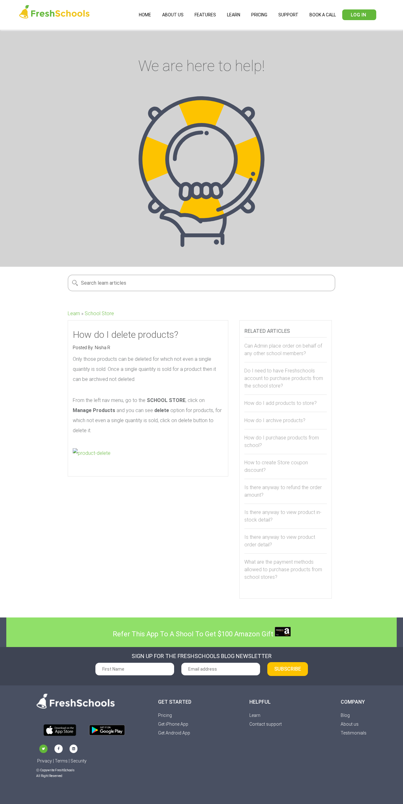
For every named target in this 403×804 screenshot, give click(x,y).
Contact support (265, 724)
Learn (233, 14)
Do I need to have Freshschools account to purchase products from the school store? (283, 378)
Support (288, 14)
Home (145, 14)
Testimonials (353, 732)
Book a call (322, 14)
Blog (345, 715)
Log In (358, 15)
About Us (173, 14)
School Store (99, 313)
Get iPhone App (173, 724)
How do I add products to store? (280, 403)
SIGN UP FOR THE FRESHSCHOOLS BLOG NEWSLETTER (202, 656)
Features (205, 14)
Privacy (44, 760)
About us (350, 724)
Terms (61, 760)
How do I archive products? (274, 420)
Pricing (259, 14)
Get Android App (174, 732)
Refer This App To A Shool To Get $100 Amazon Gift (194, 634)
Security (79, 760)
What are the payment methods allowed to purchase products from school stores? (283, 569)
